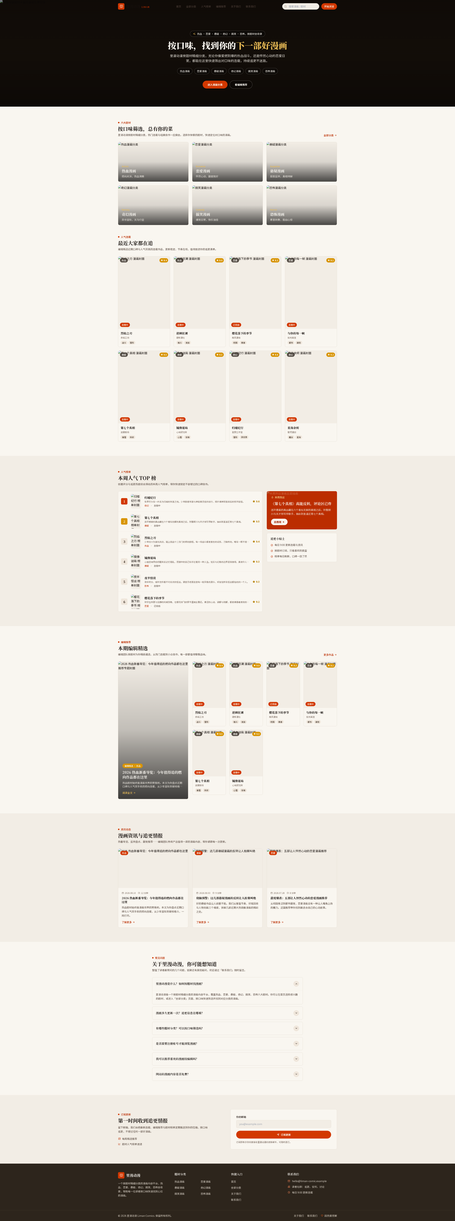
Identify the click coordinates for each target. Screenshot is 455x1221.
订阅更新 (286, 1134)
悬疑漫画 (219, 71)
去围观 (277, 522)
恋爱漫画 (202, 71)
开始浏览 (329, 6)
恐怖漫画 (270, 71)
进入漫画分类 (215, 84)
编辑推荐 (221, 6)
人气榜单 (206, 6)
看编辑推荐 (241, 84)
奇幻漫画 (236, 71)
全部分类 (191, 6)
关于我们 (236, 6)
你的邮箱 (241, 1117)
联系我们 (251, 6)
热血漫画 (185, 71)
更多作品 (329, 654)
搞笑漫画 (253, 71)
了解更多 (127, 922)
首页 (178, 6)
